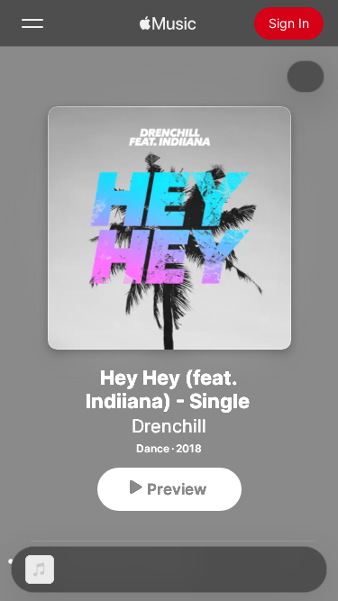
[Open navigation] (32, 23)
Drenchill (169, 426)
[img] (168, 23)
